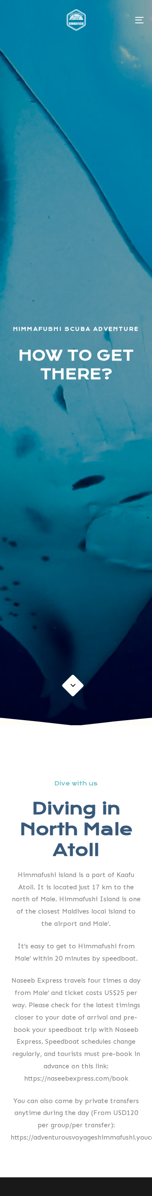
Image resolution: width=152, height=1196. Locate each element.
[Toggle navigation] (121, 20)
